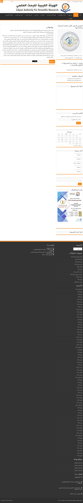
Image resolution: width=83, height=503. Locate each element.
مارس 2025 (79, 329)
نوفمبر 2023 (79, 370)
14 (80, 139)
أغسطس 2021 (79, 435)
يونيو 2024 (80, 352)
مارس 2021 (79, 448)
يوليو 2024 (80, 349)
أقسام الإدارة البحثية (51, 15)
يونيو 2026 (80, 294)
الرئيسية (80, 15)
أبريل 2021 (79, 445)
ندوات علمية (79, 282)
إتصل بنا (70, 18)
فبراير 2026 (79, 304)
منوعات (80, 277)
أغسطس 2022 (79, 405)
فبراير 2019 (79, 453)
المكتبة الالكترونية (9, 15)
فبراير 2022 (79, 420)
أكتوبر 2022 (79, 400)
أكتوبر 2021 (79, 430)
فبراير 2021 (79, 450)
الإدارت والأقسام (62, 15)
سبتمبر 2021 (79, 433)
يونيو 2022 (80, 410)
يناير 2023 (80, 392)
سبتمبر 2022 (79, 402)
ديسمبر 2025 (79, 309)
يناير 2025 (80, 334)
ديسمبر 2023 (79, 367)
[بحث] (1, 1)
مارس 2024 (79, 359)
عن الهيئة (70, 15)
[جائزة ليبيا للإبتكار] (69, 206)
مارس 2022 (79, 417)
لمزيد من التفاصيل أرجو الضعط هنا (74, 69)
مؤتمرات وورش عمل (77, 274)
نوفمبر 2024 (79, 339)
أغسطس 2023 (79, 377)
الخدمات (36, 15)
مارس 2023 (79, 387)
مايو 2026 (80, 296)
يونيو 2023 (80, 382)
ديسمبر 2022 (79, 395)
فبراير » (75, 145)
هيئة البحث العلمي (78, 462)
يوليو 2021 (80, 438)
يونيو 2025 (80, 322)
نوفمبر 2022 (79, 397)
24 (70, 141)
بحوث (81, 269)
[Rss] (12, 2)
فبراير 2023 (79, 390)
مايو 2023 (80, 385)
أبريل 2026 (79, 299)
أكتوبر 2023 (79, 372)
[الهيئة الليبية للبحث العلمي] (41, 8)
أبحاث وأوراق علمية (78, 256)
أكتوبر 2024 (79, 342)
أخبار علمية (79, 264)
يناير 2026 (80, 306)
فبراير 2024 (79, 362)
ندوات (81, 279)
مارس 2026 (79, 301)
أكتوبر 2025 (79, 314)
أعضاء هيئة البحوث (19, 15)
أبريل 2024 (79, 357)
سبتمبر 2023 (79, 375)
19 (62, 139)
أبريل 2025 (79, 327)
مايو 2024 (80, 354)
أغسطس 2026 (79, 289)
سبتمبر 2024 (79, 344)
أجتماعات (80, 259)
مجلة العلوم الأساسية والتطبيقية (74, 78)
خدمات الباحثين (78, 272)
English (68, 1)
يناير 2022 (80, 422)
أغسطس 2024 (79, 347)
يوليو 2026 (80, 291)
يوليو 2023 (80, 380)
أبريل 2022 (79, 415)
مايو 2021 (80, 443)
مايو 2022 (80, 412)
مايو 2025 (80, 324)
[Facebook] (11, 2)
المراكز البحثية (29, 15)
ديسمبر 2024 (79, 337)
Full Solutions (10, 500)
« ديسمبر (80, 145)
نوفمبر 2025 (79, 312)
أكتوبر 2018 (79, 455)
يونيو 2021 (80, 440)
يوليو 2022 (80, 407)
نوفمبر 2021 (79, 428)
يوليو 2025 (80, 319)
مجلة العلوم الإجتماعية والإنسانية (74, 80)
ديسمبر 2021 (79, 425)
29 (76, 143)
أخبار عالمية (79, 261)
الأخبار (76, 15)
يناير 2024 (80, 364)
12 (62, 137)
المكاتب (42, 15)
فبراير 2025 (79, 332)
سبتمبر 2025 (79, 317)
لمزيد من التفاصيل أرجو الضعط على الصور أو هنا (71, 55)
